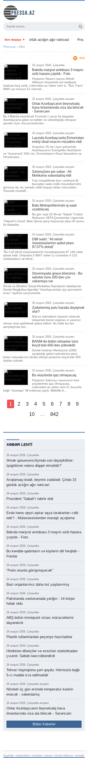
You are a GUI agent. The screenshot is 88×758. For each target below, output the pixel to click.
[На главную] (35, 12)
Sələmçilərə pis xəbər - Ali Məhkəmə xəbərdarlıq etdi (52, 173)
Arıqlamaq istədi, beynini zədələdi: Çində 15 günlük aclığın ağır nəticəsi (41, 482)
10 (32, 414)
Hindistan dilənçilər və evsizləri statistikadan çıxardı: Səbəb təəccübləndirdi (42, 653)
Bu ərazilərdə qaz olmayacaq (54, 375)
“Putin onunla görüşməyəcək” (29, 570)
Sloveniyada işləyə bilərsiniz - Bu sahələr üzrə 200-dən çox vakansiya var (57, 277)
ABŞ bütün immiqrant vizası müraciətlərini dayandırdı (39, 620)
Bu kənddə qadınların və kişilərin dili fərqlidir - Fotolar (42, 553)
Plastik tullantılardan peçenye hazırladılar (39, 637)
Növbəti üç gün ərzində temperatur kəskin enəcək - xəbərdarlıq (39, 691)
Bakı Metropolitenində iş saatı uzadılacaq (54, 207)
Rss (82, 58)
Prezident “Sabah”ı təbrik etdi (29, 499)
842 (54, 414)
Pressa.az (9, 46)
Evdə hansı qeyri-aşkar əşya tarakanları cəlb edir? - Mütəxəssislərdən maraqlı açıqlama (42, 515)
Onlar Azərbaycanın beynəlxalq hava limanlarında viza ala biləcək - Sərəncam (58, 107)
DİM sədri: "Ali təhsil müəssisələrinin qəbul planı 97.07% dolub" (53, 243)
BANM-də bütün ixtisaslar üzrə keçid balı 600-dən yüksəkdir (55, 343)
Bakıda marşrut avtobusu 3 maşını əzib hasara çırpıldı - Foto (57, 71)
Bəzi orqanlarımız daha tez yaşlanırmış (37, 584)
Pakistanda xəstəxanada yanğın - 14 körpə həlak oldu (40, 601)
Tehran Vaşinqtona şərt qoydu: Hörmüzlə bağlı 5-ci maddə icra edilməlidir (43, 672)
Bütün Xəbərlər (44, 724)
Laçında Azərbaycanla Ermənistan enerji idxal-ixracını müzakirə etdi (58, 139)
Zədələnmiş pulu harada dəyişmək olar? (58, 309)
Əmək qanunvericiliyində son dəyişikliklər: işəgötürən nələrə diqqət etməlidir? (40, 463)
